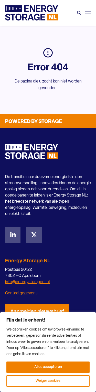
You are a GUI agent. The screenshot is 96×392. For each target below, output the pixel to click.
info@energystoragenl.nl (27, 282)
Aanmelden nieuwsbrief (37, 311)
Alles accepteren (48, 367)
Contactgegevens (21, 293)
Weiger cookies (48, 381)
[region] (48, 352)
